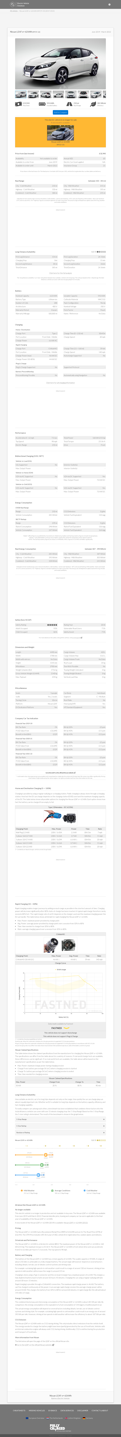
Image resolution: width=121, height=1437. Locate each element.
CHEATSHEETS (19, 1410)
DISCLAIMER (82, 1410)
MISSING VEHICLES (37, 1410)
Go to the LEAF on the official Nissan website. (60, 773)
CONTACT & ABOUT (100, 1410)
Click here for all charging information (60, 383)
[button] (104, 40)
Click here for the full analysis (60, 273)
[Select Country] (109, 4)
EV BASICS (52, 1410)
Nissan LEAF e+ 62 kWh (60, 143)
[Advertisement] (60, 20)
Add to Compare (60, 112)
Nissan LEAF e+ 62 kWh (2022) (76, 1223)
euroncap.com (76, 638)
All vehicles (14, 11)
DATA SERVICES (67, 1410)
